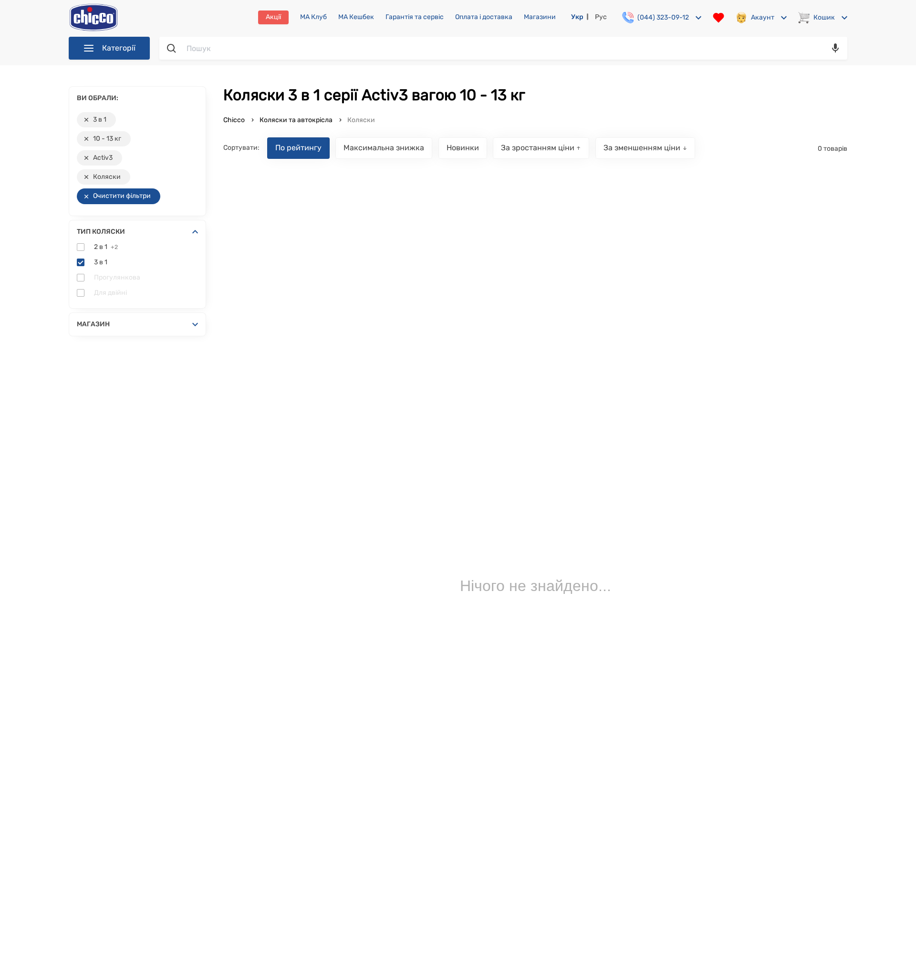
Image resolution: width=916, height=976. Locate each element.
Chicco (234, 120)
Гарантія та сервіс (414, 17)
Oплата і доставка (483, 17)
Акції (273, 17)
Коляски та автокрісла (296, 120)
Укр (577, 17)
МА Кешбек (356, 17)
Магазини (540, 17)
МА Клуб (313, 17)
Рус (601, 17)
